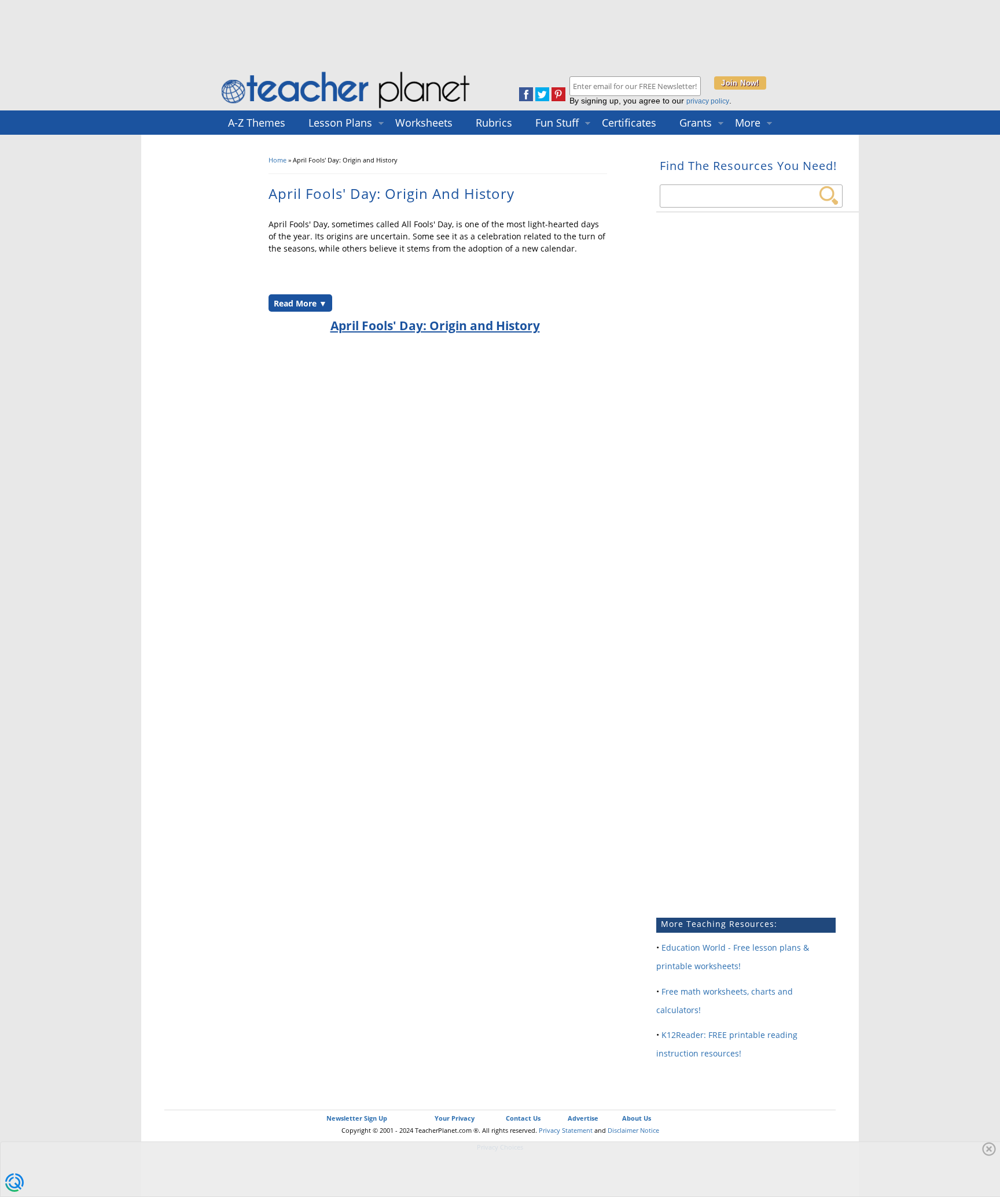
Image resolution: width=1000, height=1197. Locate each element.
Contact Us (523, 1118)
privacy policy (707, 101)
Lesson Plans (340, 122)
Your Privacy (455, 1118)
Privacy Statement (566, 1130)
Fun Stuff (557, 122)
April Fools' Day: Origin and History (435, 325)
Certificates (629, 122)
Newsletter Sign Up (356, 1118)
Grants (695, 122)
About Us (636, 1118)
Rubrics (494, 122)
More (747, 122)
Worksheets (424, 122)
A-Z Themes (256, 122)
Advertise (583, 1118)
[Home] (346, 107)
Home (277, 160)
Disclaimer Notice (633, 1130)
